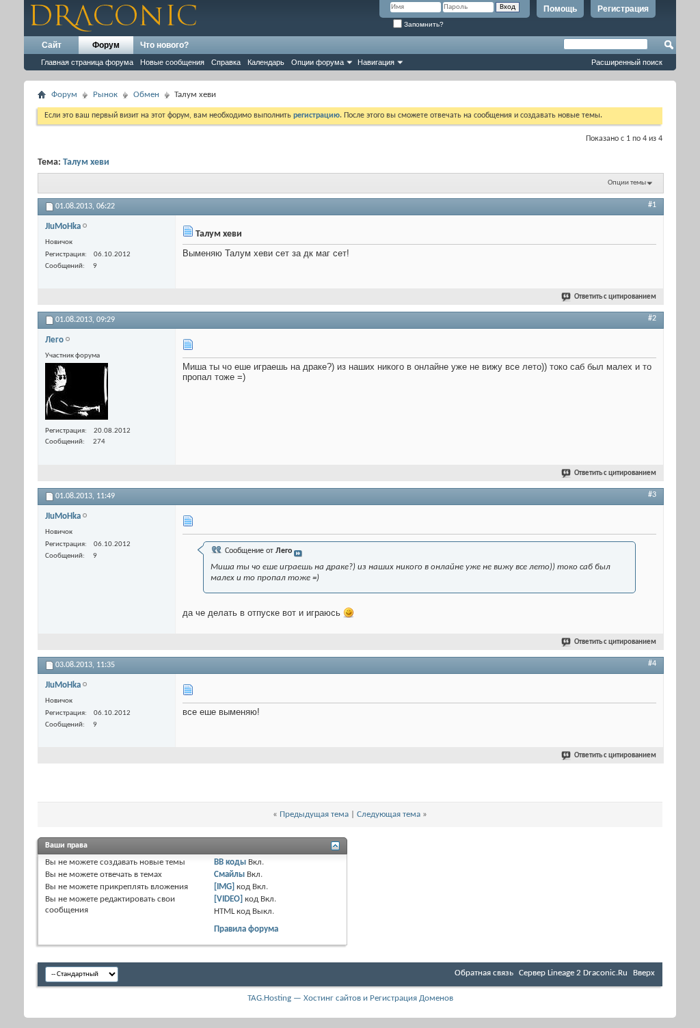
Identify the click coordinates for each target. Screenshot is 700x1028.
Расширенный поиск (626, 62)
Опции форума (317, 62)
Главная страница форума (87, 62)
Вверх (644, 973)
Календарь (265, 62)
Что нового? (164, 45)
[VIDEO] (228, 899)
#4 (652, 664)
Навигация (376, 62)
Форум (106, 45)
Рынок (105, 94)
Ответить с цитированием (615, 297)
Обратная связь (484, 973)
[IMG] (224, 886)
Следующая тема (388, 814)
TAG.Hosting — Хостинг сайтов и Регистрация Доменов (350, 998)
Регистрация (623, 9)
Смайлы (229, 874)
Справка (226, 62)
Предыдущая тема (314, 814)
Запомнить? (423, 24)
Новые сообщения (172, 62)
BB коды (230, 862)
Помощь (560, 9)
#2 (652, 318)
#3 (652, 495)
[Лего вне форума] (76, 393)
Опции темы (627, 183)
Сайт (52, 45)
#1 (652, 205)
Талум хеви (86, 162)
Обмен (146, 94)
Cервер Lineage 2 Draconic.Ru (573, 973)
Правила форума (246, 929)
